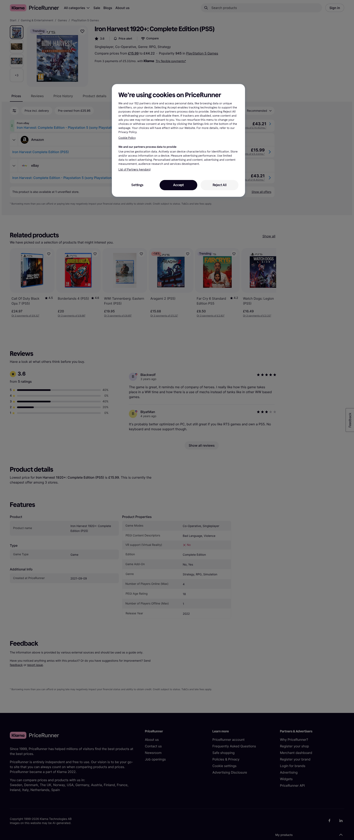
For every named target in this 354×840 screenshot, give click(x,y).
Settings (137, 185)
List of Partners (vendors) (134, 169)
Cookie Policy (127, 138)
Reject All (220, 185)
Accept (178, 185)
